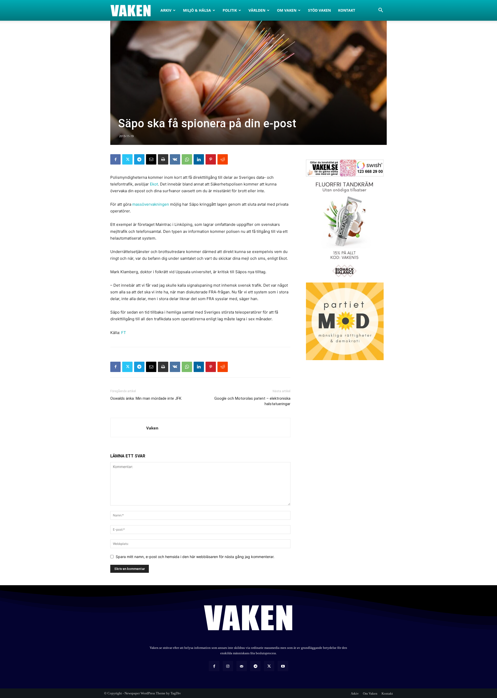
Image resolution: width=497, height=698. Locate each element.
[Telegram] (139, 159)
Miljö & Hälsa (197, 10)
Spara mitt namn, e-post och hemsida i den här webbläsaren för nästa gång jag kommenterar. (195, 556)
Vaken (152, 427)
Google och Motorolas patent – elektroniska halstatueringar (252, 401)
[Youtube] (283, 666)
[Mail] (242, 666)
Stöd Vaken (319, 10)
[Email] (151, 159)
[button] (380, 10)
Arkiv (165, 10)
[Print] (163, 159)
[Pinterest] (211, 159)
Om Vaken (286, 10)
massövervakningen (150, 204)
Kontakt (346, 10)
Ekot (154, 184)
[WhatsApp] (187, 159)
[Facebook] (115, 159)
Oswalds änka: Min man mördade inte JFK (145, 398)
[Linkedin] (199, 159)
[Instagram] (228, 666)
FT (123, 332)
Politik (230, 10)
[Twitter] (127, 159)
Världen (256, 10)
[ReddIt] (222, 159)
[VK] (175, 159)
